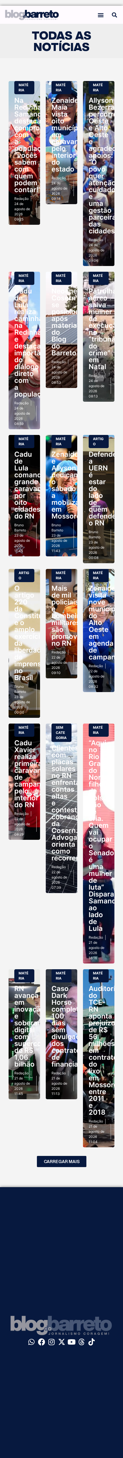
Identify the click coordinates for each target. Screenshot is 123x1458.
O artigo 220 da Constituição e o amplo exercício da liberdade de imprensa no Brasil (35, 633)
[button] (101, 14)
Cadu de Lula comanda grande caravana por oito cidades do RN (29, 485)
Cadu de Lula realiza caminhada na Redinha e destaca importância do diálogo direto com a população (34, 342)
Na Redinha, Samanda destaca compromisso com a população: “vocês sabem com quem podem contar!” (37, 145)
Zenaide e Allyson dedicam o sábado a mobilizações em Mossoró (73, 485)
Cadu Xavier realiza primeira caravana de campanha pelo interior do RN (31, 774)
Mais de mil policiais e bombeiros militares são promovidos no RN (71, 615)
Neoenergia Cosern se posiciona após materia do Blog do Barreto (70, 322)
